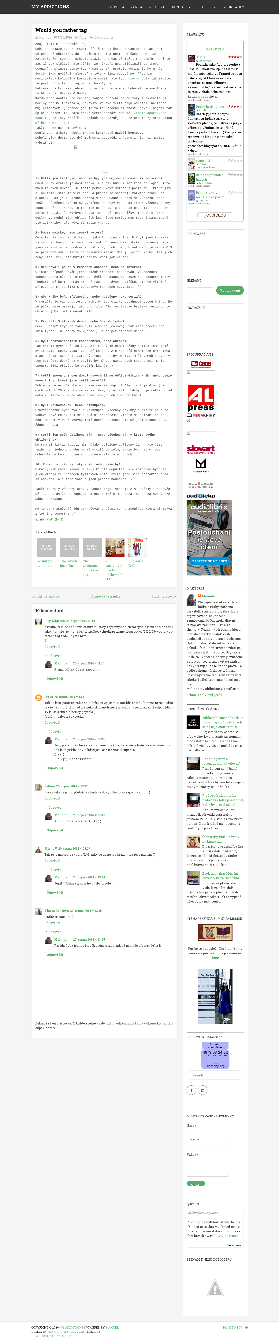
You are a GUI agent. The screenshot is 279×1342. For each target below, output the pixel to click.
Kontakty (181, 7)
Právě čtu (215, 49)
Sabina (49, 786)
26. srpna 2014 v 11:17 (81, 621)
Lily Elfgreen (54, 621)
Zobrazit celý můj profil (204, 695)
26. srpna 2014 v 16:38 (89, 739)
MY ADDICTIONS (50, 6)
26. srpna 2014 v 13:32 (72, 786)
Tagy (83, 37)
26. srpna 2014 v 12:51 (69, 697)
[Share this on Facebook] (47, 519)
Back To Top (233, 1327)
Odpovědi (55, 656)
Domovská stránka (123, 7)
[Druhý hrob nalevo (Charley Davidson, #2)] (191, 114)
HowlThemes (58, 1331)
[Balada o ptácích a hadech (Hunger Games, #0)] (191, 183)
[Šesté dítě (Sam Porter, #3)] (191, 169)
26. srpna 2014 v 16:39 (89, 815)
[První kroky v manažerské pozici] (191, 199)
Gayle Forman (228, 1236)
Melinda (60, 663)
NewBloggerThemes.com (51, 1336)
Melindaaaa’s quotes (203, 1212)
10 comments (103, 37)
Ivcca (48, 697)
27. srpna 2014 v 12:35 (86, 911)
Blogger (112, 1327)
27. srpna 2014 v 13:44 (89, 877)
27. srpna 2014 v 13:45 (89, 939)
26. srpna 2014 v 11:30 (88, 663)
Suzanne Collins (205, 183)
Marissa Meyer (205, 61)
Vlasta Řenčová (56, 911)
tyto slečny (129, 78)
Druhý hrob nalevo (210, 106)
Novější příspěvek (45, 596)
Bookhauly (233, 7)
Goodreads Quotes (234, 1245)
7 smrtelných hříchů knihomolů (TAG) (114, 570)
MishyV (50, 848)
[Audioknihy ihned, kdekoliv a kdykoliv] (209, 574)
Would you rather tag (61, 30)
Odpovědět (52, 647)
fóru (215, 958)
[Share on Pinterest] (62, 519)
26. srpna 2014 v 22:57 (74, 848)
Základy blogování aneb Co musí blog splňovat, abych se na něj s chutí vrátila (222, 722)
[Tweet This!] (51, 519)
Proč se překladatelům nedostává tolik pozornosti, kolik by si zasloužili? (223, 800)
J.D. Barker (203, 164)
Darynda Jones (205, 110)
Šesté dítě (203, 161)
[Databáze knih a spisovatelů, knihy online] (201, 368)
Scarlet (201, 57)
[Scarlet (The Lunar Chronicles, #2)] (191, 61)
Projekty (207, 7)
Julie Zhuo (203, 201)
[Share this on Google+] (57, 519)
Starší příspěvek (164, 596)
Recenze (157, 7)
